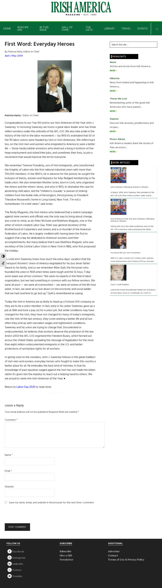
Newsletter (66, 559)
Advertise (114, 551)
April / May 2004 (14, 56)
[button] (157, 29)
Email (8, 471)
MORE (113, 70)
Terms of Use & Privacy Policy (126, 559)
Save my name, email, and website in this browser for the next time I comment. (51, 503)
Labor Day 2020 (25, 387)
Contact (113, 555)
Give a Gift (66, 555)
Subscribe (65, 551)
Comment (11, 420)
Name (9, 455)
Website (9, 487)
